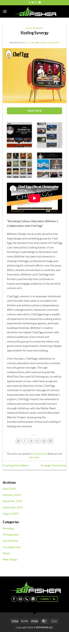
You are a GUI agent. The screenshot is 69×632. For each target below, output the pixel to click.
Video (6, 553)
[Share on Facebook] (25, 441)
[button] (5, 11)
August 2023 (10, 513)
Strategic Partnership (53, 465)
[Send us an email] (33, 2)
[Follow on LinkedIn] (40, 2)
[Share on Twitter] (31, 441)
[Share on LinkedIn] (50, 441)
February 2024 (12, 494)
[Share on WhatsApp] (18, 441)
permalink (34, 457)
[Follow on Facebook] (29, 2)
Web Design (10, 559)
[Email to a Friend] (38, 441)
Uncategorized (34, 28)
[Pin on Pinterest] (44, 441)
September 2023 (13, 507)
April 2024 (9, 488)
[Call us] (36, 2)
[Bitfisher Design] (34, 11)
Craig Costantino (49, 42)
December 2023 (12, 501)
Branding (8, 528)
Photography (11, 534)
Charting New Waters (16, 465)
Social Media (10, 540)
